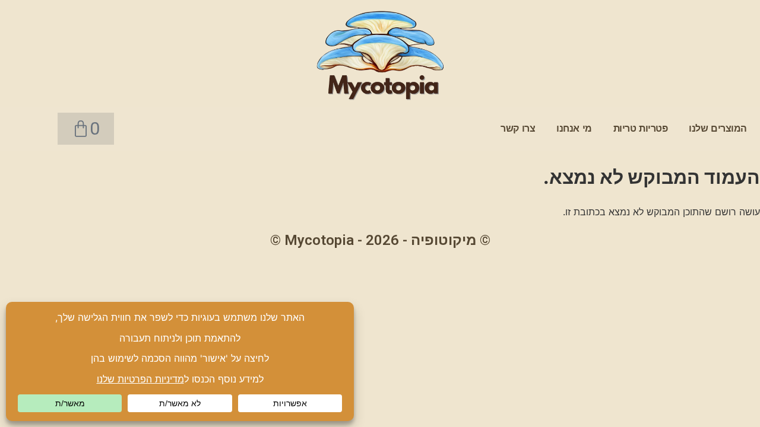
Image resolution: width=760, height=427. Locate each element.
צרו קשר (518, 128)
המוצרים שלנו (718, 128)
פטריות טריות (640, 128)
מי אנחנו (574, 128)
